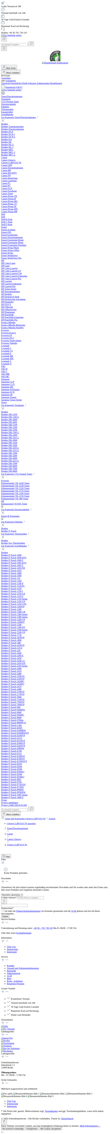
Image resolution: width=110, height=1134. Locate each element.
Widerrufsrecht (13, 973)
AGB (73, 911)
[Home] (55, 93)
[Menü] (4, 39)
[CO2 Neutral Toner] (2, 506)
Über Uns (11, 947)
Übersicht (5, 83)
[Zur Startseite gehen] (11, 35)
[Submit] (4, 901)
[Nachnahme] (7, 1043)
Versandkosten (51, 1111)
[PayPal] (5, 1040)
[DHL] (4, 1026)
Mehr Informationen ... (90, 1126)
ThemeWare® (67, 1118)
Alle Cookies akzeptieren (50, 1129)
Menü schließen (12, 73)
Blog (9, 978)
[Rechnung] (7, 1051)
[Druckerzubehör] (2, 519)
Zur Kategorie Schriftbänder (14, 546)
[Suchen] (31, 43)
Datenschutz (12, 949)
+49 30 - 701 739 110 (43, 928)
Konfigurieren (31, 1129)
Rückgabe (11, 971)
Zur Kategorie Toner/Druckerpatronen (18, 117)
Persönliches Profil (19, 83)
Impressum (12, 952)
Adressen (32, 83)
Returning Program (15, 983)
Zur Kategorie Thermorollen (14, 534)
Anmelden (6, 78)
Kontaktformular (23, 933)
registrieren (11, 80)
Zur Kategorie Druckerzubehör (15, 509)
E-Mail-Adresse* (9, 897)
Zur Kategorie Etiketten (12, 522)
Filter (7, 857)
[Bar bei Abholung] (10, 1048)
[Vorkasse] (6, 1046)
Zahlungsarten (43, 83)
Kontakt (10, 965)
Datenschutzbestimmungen (28, 911)
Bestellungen (56, 83)
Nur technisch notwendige (13, 1129)
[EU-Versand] (8, 1029)
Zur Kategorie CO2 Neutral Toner (17, 474)
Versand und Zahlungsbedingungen (23, 968)
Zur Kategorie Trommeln (12, 405)
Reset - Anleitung (15, 981)
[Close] (2, 1132)
